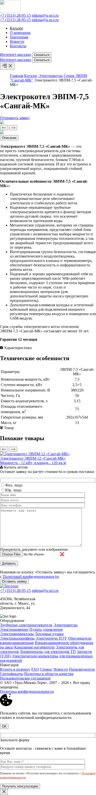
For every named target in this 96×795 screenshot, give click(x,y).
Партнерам (19, 37)
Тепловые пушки (49, 634)
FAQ (35, 669)
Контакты (18, 46)
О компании (20, 33)
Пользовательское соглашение (25, 678)
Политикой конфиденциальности (31, 576)
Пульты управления (46, 629)
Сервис (46, 669)
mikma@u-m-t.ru (45, 15)
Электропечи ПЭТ (51, 638)
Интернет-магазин (15, 54)
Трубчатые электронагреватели (26, 625)
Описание (9, 138)
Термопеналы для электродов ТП (48, 651)
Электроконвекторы (17, 634)
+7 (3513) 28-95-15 (15, 15)
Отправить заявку (15, 118)
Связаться (41, 55)
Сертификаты (11, 674)
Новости (17, 41)
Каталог (16, 28)
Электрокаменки (14, 629)
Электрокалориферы (17, 638)
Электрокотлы (51, 76)
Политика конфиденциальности (27, 691)
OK (4, 726)
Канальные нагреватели (34, 647)
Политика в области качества (48, 674)
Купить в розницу (15, 669)
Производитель (82, 669)
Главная (16, 76)
